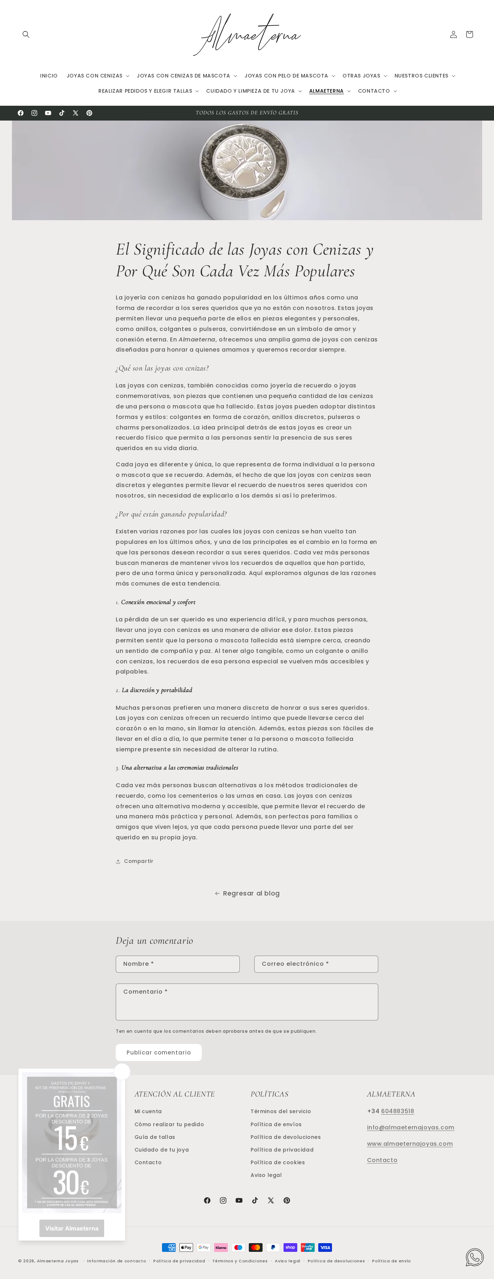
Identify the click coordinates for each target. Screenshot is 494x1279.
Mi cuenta (148, 1111)
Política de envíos (276, 1124)
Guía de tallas (155, 1136)
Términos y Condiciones (240, 1260)
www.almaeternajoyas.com (410, 1143)
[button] (26, 34)
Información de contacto (116, 1260)
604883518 (397, 1111)
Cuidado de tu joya (162, 1149)
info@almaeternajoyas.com (411, 1127)
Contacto (148, 1162)
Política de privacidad (282, 1149)
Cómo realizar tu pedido (169, 1124)
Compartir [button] (138, 861)
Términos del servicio (281, 1111)
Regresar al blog (251, 893)
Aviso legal (266, 1174)
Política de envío (391, 1260)
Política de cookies (278, 1162)
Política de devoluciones (286, 1136)
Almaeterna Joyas (58, 1261)
